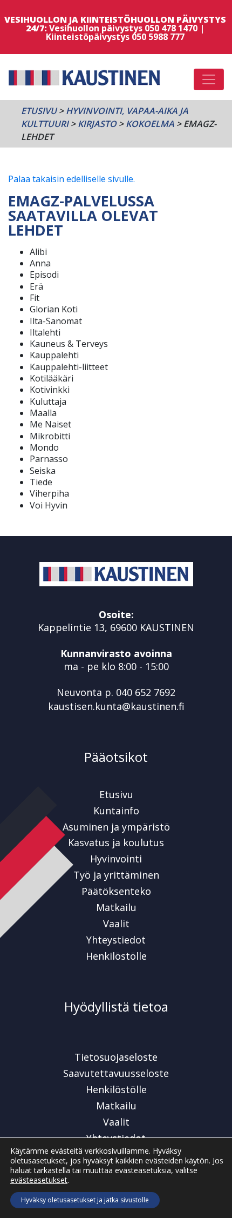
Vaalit (116, 923)
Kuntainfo (116, 810)
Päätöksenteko (116, 891)
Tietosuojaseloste (116, 1056)
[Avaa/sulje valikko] (209, 79)
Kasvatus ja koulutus (116, 842)
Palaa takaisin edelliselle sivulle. (71, 179)
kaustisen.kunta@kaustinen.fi (116, 706)
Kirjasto (97, 124)
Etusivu (39, 111)
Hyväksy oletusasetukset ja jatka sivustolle (85, 1199)
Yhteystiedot (116, 939)
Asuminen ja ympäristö (116, 826)
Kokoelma (150, 124)
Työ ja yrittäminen (116, 874)
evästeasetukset (38, 1180)
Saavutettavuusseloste (116, 1073)
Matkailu (116, 907)
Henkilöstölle (116, 955)
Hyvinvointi (116, 858)
